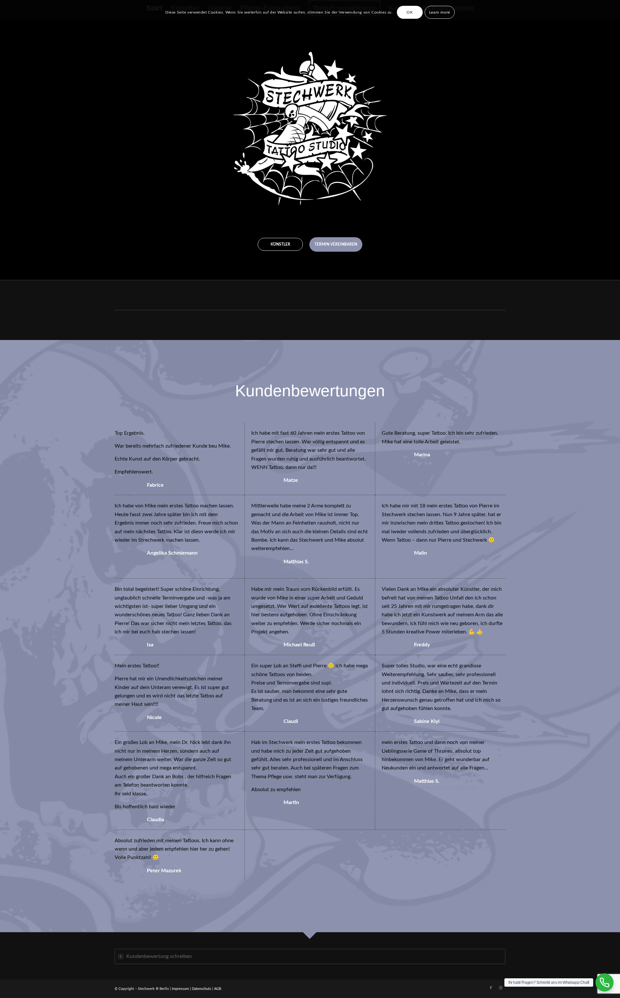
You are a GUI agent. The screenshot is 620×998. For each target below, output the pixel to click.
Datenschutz (201, 989)
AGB (217, 989)
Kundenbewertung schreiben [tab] (159, 956)
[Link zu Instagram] (500, 988)
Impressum (180, 989)
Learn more (439, 12)
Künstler (280, 244)
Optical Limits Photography (445, 787)
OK (410, 12)
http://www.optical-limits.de (316, 568)
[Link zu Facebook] (491, 988)
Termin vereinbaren (336, 244)
